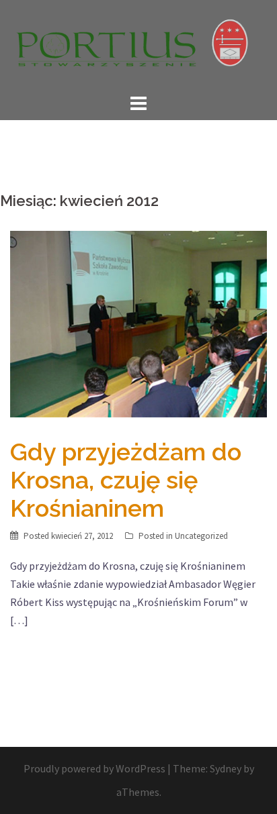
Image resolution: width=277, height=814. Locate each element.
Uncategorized (201, 536)
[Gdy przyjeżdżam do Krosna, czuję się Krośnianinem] (138, 322)
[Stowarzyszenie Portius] (138, 44)
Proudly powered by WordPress (94, 768)
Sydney (225, 768)
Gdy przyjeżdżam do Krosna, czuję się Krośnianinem (125, 480)
